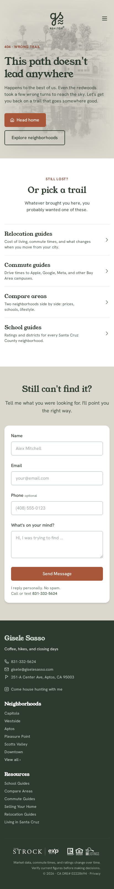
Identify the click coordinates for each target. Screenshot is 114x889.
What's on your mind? (32, 525)
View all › (12, 759)
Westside (12, 720)
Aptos (9, 728)
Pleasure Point (17, 736)
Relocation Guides (20, 814)
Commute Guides (19, 798)
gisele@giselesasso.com (32, 669)
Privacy (95, 873)
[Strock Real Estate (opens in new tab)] (36, 851)
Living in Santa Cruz (21, 821)
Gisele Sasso (24, 638)
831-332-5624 (44, 593)
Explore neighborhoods (35, 137)
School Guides (17, 783)
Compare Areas (18, 791)
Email (16, 465)
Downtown (13, 751)
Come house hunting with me (37, 689)
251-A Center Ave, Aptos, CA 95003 (42, 677)
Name (17, 436)
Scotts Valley (15, 744)
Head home (28, 120)
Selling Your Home (20, 806)
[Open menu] (105, 18)
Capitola (11, 713)
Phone (24, 495)
